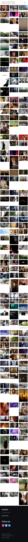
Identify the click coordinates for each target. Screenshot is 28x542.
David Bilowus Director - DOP (8, 2)
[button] (24, 2)
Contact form (5, 515)
